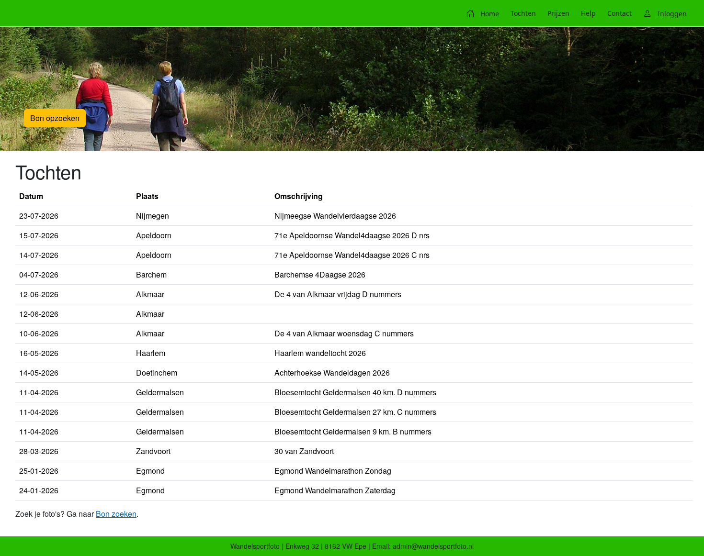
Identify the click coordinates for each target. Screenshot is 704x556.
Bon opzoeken (54, 117)
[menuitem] (482, 13)
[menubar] (576, 13)
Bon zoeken (116, 513)
